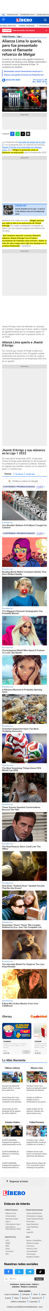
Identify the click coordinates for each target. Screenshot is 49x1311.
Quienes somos (25, 1284)
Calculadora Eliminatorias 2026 (13, 1228)
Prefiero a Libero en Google (25, 481)
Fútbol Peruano (26, 26)
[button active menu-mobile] (3, 20)
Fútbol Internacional (34, 1210)
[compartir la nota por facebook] (12, 134)
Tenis (7, 1249)
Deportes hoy (10, 1237)
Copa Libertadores (34, 1213)
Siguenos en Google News (28, 134)
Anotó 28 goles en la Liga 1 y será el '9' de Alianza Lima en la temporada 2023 (30, 211)
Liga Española (32, 1227)
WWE (7, 1243)
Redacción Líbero (13, 80)
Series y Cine (32, 1249)
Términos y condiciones (29, 1287)
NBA (7, 1246)
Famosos (30, 1246)
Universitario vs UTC (27, 14)
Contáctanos (14, 1284)
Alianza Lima (30, 474)
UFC (7, 1240)
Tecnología (31, 1254)
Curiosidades (32, 1251)
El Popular (26, 1294)
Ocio (28, 1237)
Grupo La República (12, 1294)
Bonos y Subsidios (34, 1240)
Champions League (35, 1216)
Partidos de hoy (12, 14)
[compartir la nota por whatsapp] (17, 134)
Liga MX (30, 1232)
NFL (7, 1254)
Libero (35, 1294)
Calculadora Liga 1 (13, 1224)
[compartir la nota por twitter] (23, 134)
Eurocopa (30, 1221)
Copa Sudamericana (35, 1219)
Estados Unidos (33, 1257)
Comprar (26, 1052)
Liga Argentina (32, 1224)
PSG (28, 1230)
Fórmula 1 (9, 1251)
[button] (45, 20)
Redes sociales (33, 1243)
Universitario (10, 1216)
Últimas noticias (8, 26)
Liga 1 (19, 36)
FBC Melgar (19, 474)
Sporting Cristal (11, 1219)
